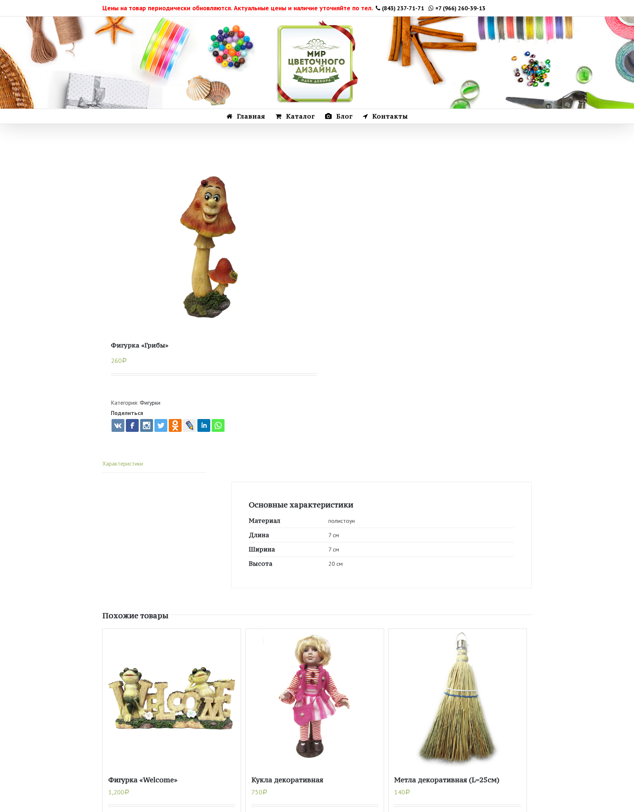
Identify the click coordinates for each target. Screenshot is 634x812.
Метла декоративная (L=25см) (446, 779)
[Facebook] (132, 425)
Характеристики (122, 463)
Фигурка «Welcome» (143, 779)
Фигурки (150, 402)
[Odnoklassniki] (175, 425)
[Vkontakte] (118, 425)
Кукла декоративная (287, 779)
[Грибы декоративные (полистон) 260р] (209, 249)
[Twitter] (160, 425)
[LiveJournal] (189, 425)
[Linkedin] (203, 425)
